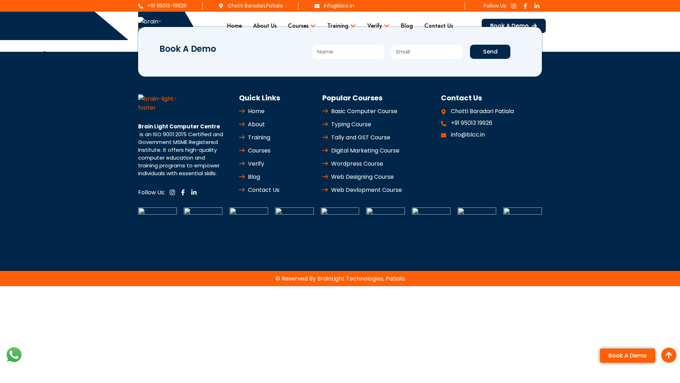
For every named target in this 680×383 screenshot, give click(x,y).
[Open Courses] (313, 26)
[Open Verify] (387, 26)
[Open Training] (353, 26)
